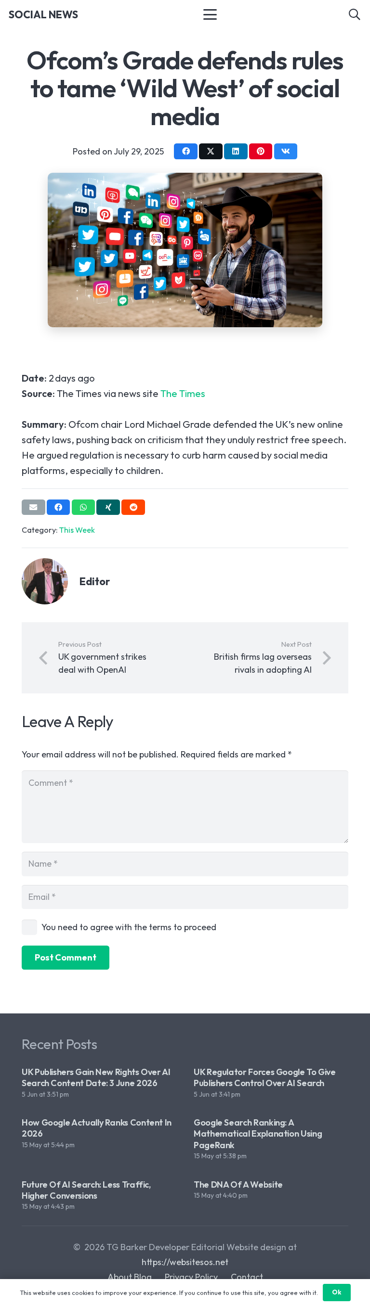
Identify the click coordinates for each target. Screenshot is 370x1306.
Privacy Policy (191, 1276)
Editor (94, 581)
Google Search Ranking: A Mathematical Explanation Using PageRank (258, 1134)
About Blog (129, 1276)
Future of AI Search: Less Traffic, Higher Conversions (86, 1190)
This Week (77, 530)
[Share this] (186, 151)
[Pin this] (261, 151)
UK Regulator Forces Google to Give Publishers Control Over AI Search (265, 1077)
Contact (247, 1276)
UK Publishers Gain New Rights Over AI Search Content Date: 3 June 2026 (96, 1077)
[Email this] (33, 507)
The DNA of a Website (238, 1184)
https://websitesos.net (185, 1262)
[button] (210, 14)
